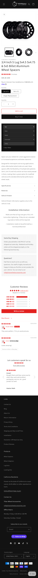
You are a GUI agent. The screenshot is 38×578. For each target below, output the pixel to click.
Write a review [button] (19, 311)
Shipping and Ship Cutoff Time (13, 431)
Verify (6, 143)
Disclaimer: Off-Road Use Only (13, 440)
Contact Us (7, 404)
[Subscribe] (29, 529)
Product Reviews (9, 444)
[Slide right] (36, 53)
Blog (5, 409)
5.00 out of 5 (24, 291)
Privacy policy (32, 571)
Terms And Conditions (11, 426)
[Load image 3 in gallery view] (28, 52)
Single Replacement (10, 96)
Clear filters (7, 147)
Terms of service (14, 574)
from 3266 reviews (19, 365)
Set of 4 (6, 91)
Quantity (3, 100)
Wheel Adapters (9, 461)
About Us (7, 413)
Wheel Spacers (8, 456)
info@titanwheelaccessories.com (15, 272)
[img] (6, 324)
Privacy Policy (8, 422)
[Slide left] (2, 53)
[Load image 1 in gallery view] (9, 52)
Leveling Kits (8, 470)
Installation (7, 435)
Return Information (10, 417)
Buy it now (19, 117)
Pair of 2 (16, 91)
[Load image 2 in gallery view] (19, 52)
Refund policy (23, 571)
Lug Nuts (7, 465)
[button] (4, 4)
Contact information (25, 574)
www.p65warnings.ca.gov (12, 491)
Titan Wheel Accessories (12, 571)
